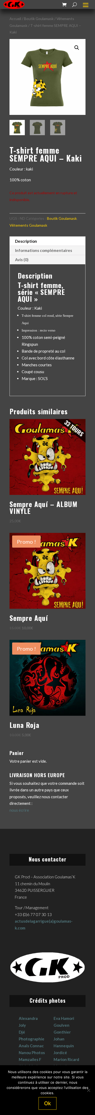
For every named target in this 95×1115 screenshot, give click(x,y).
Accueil (15, 18)
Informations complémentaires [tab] (43, 250)
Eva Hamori (64, 1018)
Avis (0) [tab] (21, 259)
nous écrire (19, 810)
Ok (47, 1103)
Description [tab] (26, 241)
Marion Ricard (66, 1059)
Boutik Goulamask (39, 18)
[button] (77, 47)
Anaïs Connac (31, 1045)
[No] (88, 1090)
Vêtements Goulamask (28, 225)
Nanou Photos (32, 1052)
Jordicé (60, 1052)
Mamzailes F (30, 1059)
